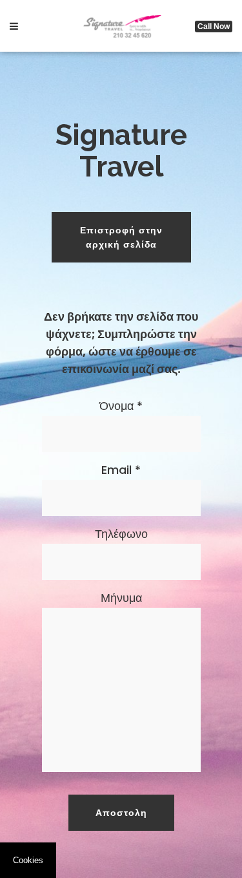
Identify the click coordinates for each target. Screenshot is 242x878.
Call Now (213, 26)
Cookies (28, 860)
